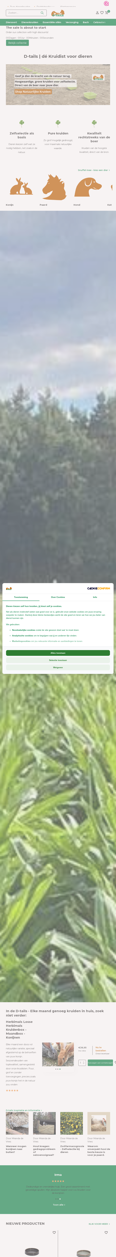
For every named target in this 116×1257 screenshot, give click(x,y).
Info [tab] (95, 597)
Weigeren (58, 667)
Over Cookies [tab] (58, 597)
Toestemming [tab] (21, 597)
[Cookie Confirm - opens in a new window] (98, 588)
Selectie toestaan (58, 660)
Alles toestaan (58, 653)
